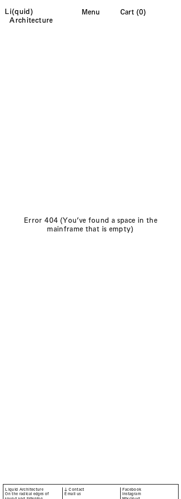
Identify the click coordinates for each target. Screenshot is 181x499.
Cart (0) (133, 11)
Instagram (131, 494)
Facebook (132, 489)
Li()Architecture (30, 15)
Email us (72, 494)
